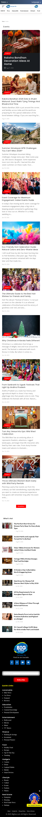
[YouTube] (22, 662)
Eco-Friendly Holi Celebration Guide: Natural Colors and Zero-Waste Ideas (20, 248)
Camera (6, 762)
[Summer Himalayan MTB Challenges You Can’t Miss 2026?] (21, 134)
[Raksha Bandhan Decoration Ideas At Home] (21, 41)
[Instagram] (17, 662)
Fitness (6, 791)
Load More (21, 506)
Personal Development (11, 712)
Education (6, 705)
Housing (7, 800)
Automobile (7, 690)
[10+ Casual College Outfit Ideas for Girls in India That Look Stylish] (7, 630)
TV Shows (7, 728)
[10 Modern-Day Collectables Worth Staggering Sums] (7, 573)
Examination (8, 707)
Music (6, 725)
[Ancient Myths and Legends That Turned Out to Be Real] (7, 539)
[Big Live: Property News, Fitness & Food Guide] (11, 6)
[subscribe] (28, 662)
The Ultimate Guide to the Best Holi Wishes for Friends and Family (18, 295)
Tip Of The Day (9, 753)
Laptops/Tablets (9, 767)
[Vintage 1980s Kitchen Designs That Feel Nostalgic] (7, 561)
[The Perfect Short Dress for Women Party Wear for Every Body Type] (7, 526)
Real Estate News (9, 802)
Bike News (7, 693)
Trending (7, 755)
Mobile (6, 770)
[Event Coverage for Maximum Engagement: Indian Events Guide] (21, 183)
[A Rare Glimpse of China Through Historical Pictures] (7, 606)
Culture (6, 783)
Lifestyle (6, 777)
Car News (7, 695)
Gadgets (6, 759)
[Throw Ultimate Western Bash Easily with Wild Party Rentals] (21, 466)
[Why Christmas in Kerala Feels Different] (21, 326)
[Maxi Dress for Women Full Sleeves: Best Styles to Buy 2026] (7, 584)
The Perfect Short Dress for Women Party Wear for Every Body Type (27, 526)
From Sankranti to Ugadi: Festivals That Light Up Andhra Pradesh (21, 386)
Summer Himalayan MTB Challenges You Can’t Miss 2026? (19, 149)
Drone (6, 764)
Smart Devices (8, 772)
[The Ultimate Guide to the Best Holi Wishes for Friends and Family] (21, 279)
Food (4, 745)
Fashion (6, 788)
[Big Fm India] (36, 6)
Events (7, 53)
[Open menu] (4, 6)
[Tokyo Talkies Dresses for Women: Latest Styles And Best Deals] (7, 550)
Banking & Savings (10, 734)
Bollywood (7, 720)
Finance (5, 732)
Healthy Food (8, 747)
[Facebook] (12, 662)
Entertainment (8, 717)
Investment (7, 737)
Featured (7, 698)
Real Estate (7, 794)
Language (36, 2)
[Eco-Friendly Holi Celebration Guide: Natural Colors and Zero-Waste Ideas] (21, 233)
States (3, 2)
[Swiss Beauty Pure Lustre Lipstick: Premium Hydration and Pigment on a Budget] (7, 617)
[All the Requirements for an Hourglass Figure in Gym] (7, 595)
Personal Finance (9, 740)
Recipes (6, 750)
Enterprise (7, 797)
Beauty (6, 780)
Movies (6, 723)
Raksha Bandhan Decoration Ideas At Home (17, 61)
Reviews (7, 700)
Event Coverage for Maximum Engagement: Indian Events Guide (18, 198)
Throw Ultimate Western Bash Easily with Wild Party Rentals (19, 482)
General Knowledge (10, 710)
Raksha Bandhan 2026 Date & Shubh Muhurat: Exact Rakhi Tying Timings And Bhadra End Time (21, 101)
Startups (6, 805)
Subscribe (21, 680)
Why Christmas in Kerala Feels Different (21, 340)
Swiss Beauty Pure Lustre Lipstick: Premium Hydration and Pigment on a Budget (27, 616)
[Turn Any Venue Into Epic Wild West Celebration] (21, 417)
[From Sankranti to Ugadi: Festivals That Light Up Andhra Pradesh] (21, 370)
